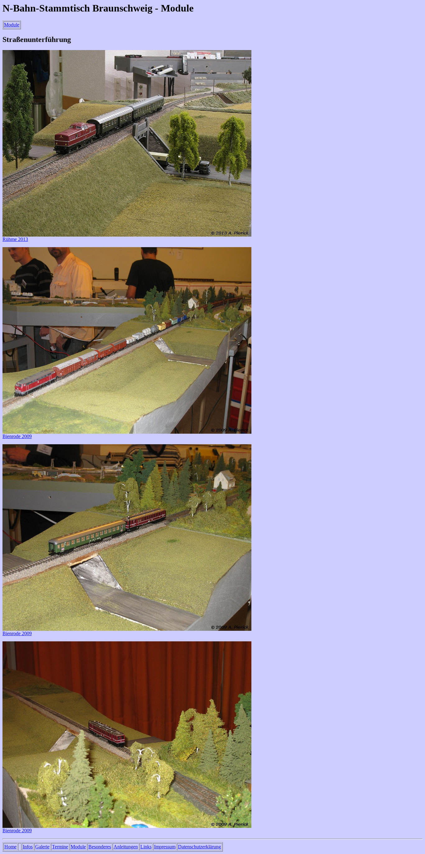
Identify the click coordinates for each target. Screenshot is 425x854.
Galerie (42, 846)
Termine (60, 846)
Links (146, 846)
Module (11, 24)
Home (10, 846)
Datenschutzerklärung (199, 846)
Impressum (164, 846)
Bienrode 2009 (17, 436)
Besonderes (99, 846)
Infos (28, 846)
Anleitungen (126, 846)
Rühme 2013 (15, 239)
